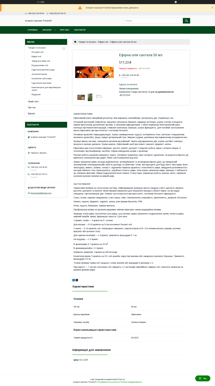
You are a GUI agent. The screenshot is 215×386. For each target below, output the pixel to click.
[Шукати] (186, 21)
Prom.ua (121, 379)
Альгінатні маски (39, 74)
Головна (32, 30)
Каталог (47, 30)
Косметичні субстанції (42, 78)
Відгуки (31, 113)
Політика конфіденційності (131, 382)
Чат (205, 378)
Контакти (79, 30)
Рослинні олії (38, 52)
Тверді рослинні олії (41, 61)
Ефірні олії (103, 42)
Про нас (64, 30)
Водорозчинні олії (40, 65)
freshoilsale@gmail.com (41, 193)
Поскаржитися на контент (108, 382)
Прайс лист (33, 101)
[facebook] (73, 280)
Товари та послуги (87, 42)
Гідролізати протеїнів (41, 83)
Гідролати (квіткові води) (43, 70)
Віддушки (36, 94)
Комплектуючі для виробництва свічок (46, 88)
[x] (77, 280)
